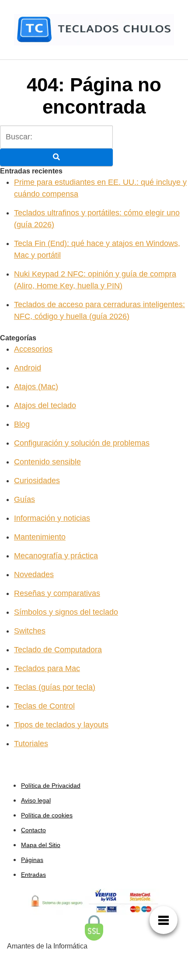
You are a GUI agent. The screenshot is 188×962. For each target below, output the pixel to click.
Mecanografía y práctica (56, 555)
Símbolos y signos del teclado (66, 612)
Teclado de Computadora (58, 649)
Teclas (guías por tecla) (54, 687)
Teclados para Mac (47, 668)
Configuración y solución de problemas (82, 443)
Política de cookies (47, 815)
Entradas (33, 874)
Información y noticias (52, 518)
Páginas (32, 859)
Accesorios (33, 349)
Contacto (33, 830)
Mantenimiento (40, 537)
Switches (29, 630)
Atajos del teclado (45, 405)
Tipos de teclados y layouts (61, 724)
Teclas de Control (44, 706)
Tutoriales (31, 743)
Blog (22, 424)
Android (27, 367)
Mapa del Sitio (40, 844)
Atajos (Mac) (36, 386)
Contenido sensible (47, 461)
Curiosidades (37, 480)
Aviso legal (36, 800)
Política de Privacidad (50, 785)
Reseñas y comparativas (57, 593)
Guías (24, 499)
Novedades (34, 574)
